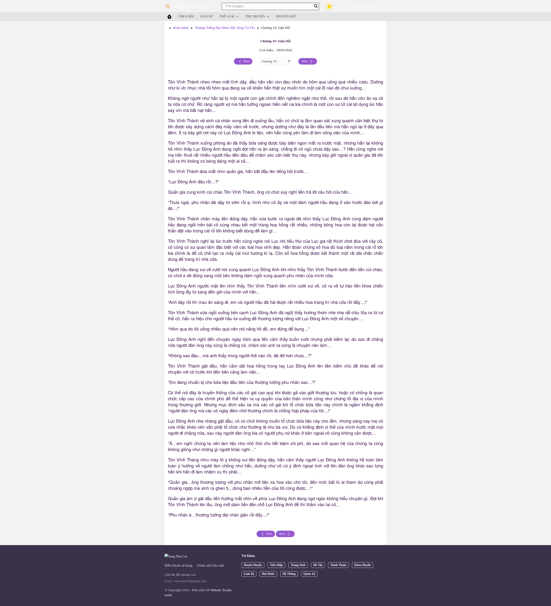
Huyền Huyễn (253, 565)
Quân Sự (309, 573)
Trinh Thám (338, 565)
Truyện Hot (286, 16)
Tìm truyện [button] (255, 16)
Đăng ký (375, 6)
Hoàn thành (181, 27)
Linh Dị (249, 573)
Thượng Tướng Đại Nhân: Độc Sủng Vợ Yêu (225, 27)
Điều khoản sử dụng (178, 565)
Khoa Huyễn (362, 565)
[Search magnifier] (316, 6)
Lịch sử (206, 16)
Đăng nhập (358, 6)
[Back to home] (187, 6)
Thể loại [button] (227, 16)
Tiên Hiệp (276, 565)
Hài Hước (268, 573)
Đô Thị (317, 565)
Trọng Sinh (298, 565)
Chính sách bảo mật (210, 565)
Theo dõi (186, 16)
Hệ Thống (289, 573)
